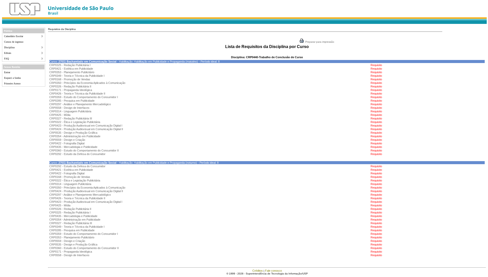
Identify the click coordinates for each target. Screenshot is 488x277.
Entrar (7, 72)
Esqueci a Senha (12, 77)
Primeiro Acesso (12, 83)
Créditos (257, 270)
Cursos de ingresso (13, 41)
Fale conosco (273, 270)
